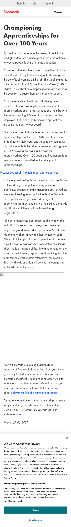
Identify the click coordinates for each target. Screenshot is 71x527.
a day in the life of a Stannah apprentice (34, 393)
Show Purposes (35, 520)
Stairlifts (21, 3)
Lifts (35, 3)
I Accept (35, 510)
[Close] (67, 438)
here (18, 414)
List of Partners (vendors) (14, 501)
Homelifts (49, 3)
